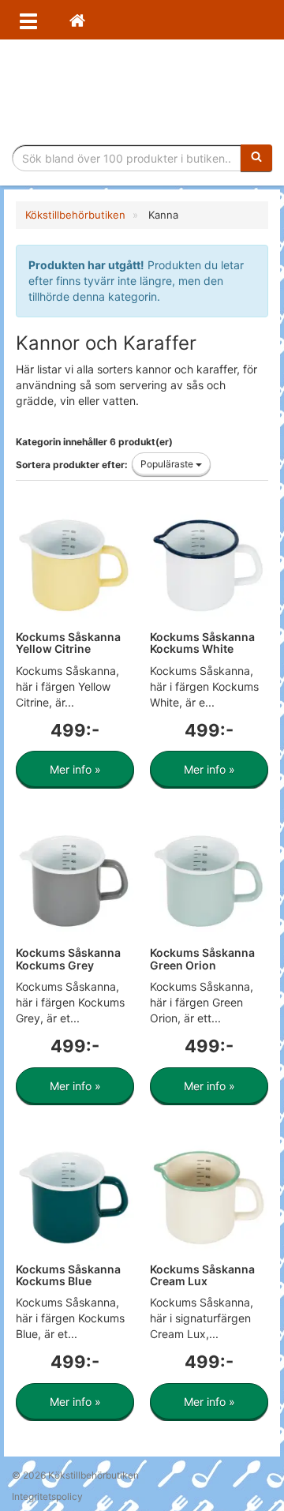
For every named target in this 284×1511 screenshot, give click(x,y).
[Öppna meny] (28, 20)
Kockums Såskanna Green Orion (202, 958)
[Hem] (77, 19)
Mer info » (75, 769)
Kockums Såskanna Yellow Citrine (68, 642)
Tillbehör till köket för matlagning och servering (142, 92)
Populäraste (168, 464)
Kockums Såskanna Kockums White (202, 642)
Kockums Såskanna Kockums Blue (68, 1275)
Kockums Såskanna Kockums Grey (68, 958)
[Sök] (256, 157)
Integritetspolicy (47, 1496)
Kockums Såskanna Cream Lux (202, 1275)
